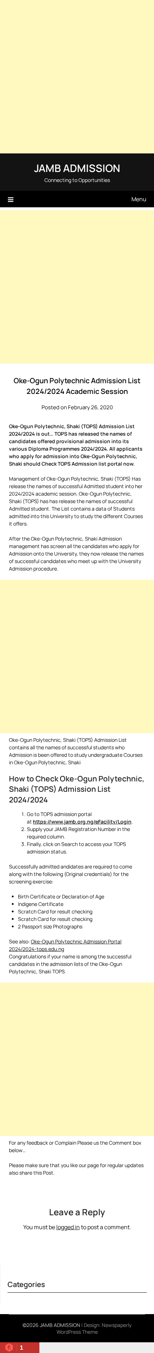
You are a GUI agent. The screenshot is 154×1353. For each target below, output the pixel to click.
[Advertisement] (77, 76)
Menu (138, 199)
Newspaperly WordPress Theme (94, 1328)
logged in (68, 1227)
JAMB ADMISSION (77, 168)
